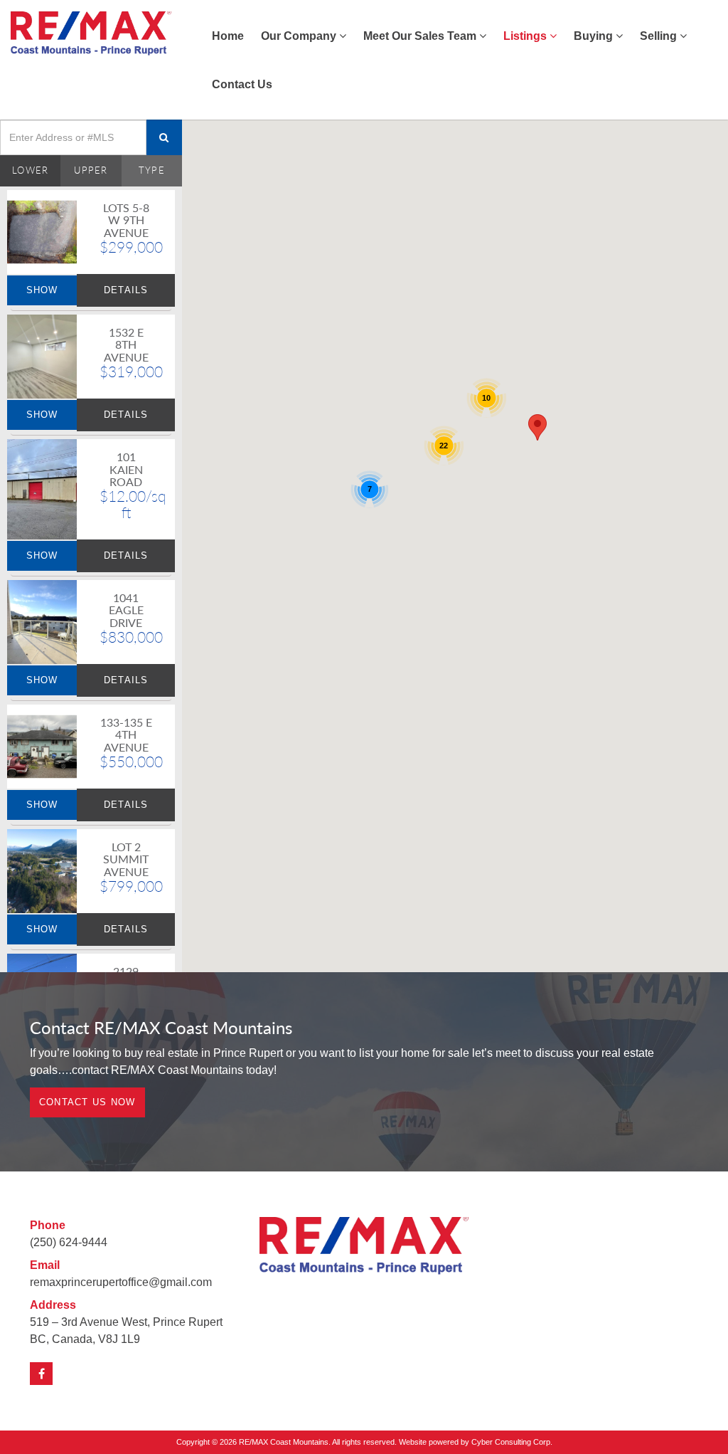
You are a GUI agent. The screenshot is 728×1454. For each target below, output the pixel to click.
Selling (660, 36)
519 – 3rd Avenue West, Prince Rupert (126, 1322)
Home (228, 36)
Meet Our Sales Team (421, 36)
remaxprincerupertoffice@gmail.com (121, 1282)
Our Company (300, 36)
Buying (595, 36)
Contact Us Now (87, 1102)
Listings (526, 36)
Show (42, 290)
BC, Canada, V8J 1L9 (85, 1339)
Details (126, 290)
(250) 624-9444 (68, 1242)
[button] (537, 427)
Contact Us (242, 84)
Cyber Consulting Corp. (511, 1442)
